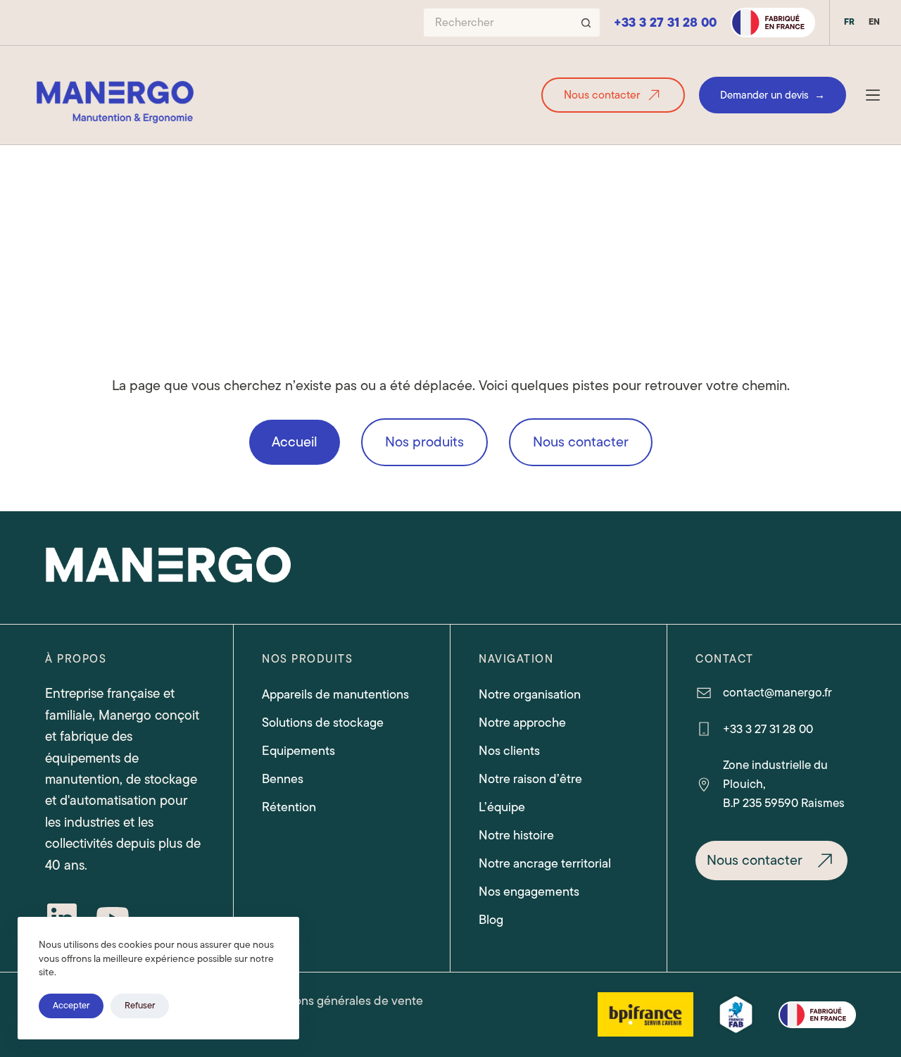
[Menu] (873, 95)
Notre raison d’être (530, 778)
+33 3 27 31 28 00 (665, 22)
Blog (491, 919)
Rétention (289, 807)
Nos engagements (529, 891)
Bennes (282, 778)
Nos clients (509, 750)
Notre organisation (530, 694)
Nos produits (424, 442)
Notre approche (522, 722)
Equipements (298, 750)
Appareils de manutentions (335, 694)
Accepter (71, 1005)
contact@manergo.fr (777, 692)
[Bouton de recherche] (585, 22)
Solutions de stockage (323, 722)
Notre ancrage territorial (545, 863)
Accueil (294, 442)
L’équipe (502, 807)
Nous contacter (602, 95)
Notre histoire (516, 835)
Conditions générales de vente (338, 1001)
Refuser (140, 1005)
